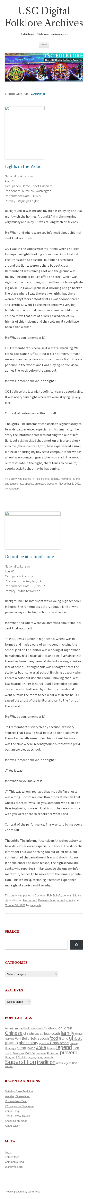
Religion (10, 1057)
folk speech (40, 1038)
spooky (29, 483)
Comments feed (14, 1161)
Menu (44, 44)
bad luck (24, 1028)
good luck (45, 1043)
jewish (31, 1048)
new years (41, 1053)
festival (79, 1034)
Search (12, 931)
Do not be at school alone (29, 556)
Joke (41, 1047)
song (40, 1057)
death (55, 1033)
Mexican (18, 1053)
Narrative (66, 478)
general (55, 478)
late (21, 483)
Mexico (30, 1053)
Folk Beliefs (42, 478)
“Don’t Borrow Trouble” (18, 1115)
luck (76, 1048)
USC (74, 1063)
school (61, 900)
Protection (53, 1053)
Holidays (10, 1048)
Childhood (50, 1028)
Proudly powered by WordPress (22, 1191)
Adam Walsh (12, 1125)
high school (30, 900)
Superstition (20, 1061)
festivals (9, 1038)
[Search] (76, 945)
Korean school (46, 900)
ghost (75, 1038)
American (11, 1028)
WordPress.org (14, 1166)
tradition (46, 1062)
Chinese (14, 1033)
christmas (31, 1033)
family (67, 1033)
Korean (51, 1048)
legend (64, 1047)
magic (8, 1053)
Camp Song (12, 1111)
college (45, 1033)
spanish (48, 1057)
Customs (40, 895)
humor (21, 1048)
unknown (40, 483)
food (54, 1038)
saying (32, 1057)
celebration (36, 1028)
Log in (8, 1152)
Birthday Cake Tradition (19, 1091)
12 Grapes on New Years (19, 1106)
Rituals (21, 1057)
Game (63, 1038)
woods (50, 483)
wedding (9, 1066)
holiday (74, 1043)
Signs (76, 478)
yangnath (38, 94)
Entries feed (12, 1157)
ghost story (28, 1043)
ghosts (11, 1042)
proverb (68, 1052)
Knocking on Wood (16, 1120)
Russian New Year (16, 1101)
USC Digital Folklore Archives (44, 17)
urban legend (63, 1063)
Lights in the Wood (23, 166)
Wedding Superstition (17, 1096)
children (65, 1028)
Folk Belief (22, 1038)
